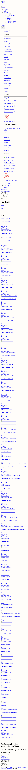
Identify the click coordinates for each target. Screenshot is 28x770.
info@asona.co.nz (5, 191)
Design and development (7, 768)
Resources (6, 185)
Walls (5, 11)
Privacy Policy (11, 767)
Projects (6, 12)
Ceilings (6, 9)
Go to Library (4, 754)
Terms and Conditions (21, 767)
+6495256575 (4, 189)
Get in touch (11, 754)
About (5, 187)
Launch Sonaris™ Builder (13, 128)
